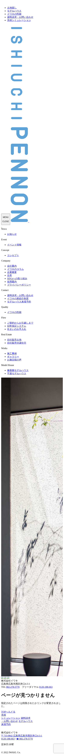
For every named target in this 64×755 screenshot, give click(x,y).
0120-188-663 (46, 687)
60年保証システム (16, 326)
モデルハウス (14, 11)
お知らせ (12, 234)
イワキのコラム (15, 269)
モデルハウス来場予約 (19, 301)
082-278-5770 (12, 687)
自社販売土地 (14, 339)
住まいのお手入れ (16, 329)
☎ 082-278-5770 (24, 739)
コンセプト (13, 255)
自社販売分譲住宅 (16, 343)
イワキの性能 (14, 14)
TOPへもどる (8, 711)
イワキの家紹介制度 (18, 298)
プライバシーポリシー (19, 284)
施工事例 (12, 353)
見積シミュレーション (19, 20)
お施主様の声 (14, 359)
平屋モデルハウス (16, 373)
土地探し (12, 7)
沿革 (9, 275)
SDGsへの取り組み (17, 278)
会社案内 (12, 266)
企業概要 (12, 272)
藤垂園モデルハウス (18, 370)
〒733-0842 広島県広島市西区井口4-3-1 (21, 735)
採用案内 (12, 281)
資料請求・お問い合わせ (20, 17)
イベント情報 (14, 244)
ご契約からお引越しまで (20, 323)
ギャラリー (13, 356)
